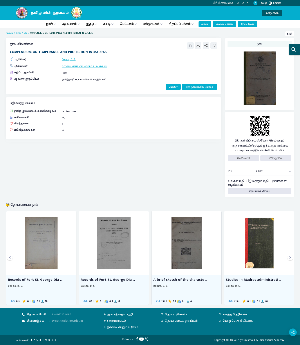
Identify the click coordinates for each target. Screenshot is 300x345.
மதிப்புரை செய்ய (259, 191)
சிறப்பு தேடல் (247, 24)
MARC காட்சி (243, 158)
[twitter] (147, 339)
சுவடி (106, 24)
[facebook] (137, 339)
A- (238, 3)
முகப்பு (204, 24)
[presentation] (10, 258)
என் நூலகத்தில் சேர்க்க (199, 87)
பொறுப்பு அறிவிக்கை (237, 320)
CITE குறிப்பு (275, 158)
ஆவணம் (70, 24)
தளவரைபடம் (116, 320)
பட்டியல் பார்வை (224, 24)
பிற (25, 33)
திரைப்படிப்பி (225, 3)
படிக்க (172, 87)
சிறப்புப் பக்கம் (180, 24)
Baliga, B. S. (69, 59)
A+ (248, 3)
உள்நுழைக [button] (272, 13)
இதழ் (90, 24)
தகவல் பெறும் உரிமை (122, 327)
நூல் (49, 24)
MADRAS (101, 66)
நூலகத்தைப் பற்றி (120, 314)
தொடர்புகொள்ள (176, 314)
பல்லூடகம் (151, 24)
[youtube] (142, 339)
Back (289, 34)
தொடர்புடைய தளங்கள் (181, 320)
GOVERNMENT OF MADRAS (78, 66)
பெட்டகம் (127, 24)
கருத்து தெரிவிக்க (234, 314)
